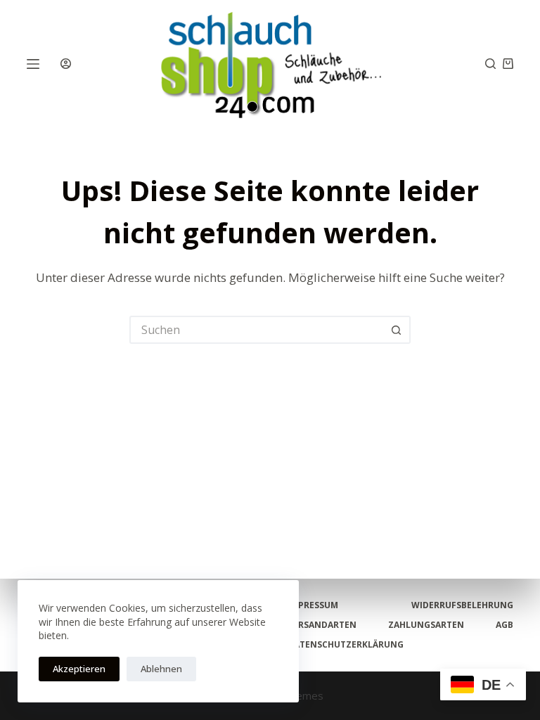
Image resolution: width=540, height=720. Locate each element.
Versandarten (322, 625)
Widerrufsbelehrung (462, 605)
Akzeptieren (79, 668)
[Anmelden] (65, 63)
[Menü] (33, 64)
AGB (504, 625)
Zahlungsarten (426, 625)
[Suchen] (490, 63)
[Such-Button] (396, 330)
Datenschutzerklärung (346, 644)
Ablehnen (161, 668)
